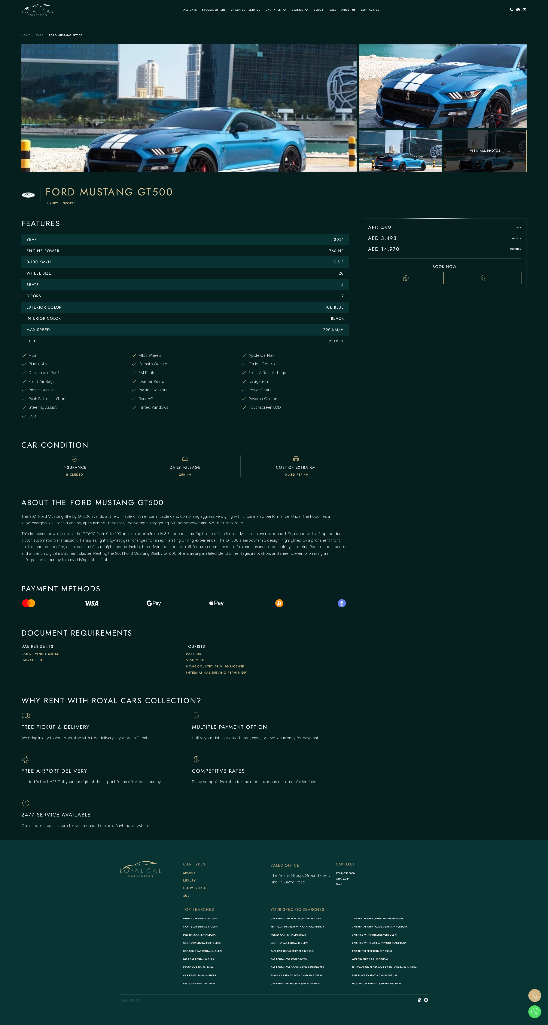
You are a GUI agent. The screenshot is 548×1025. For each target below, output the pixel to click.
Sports (69, 203)
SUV (186, 895)
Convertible (194, 888)
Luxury (52, 203)
